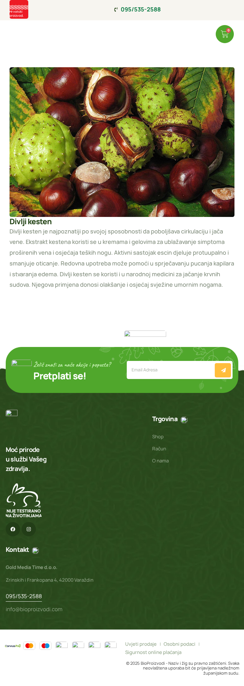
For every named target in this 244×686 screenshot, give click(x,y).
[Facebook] (13, 529)
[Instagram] (29, 529)
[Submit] (223, 370)
